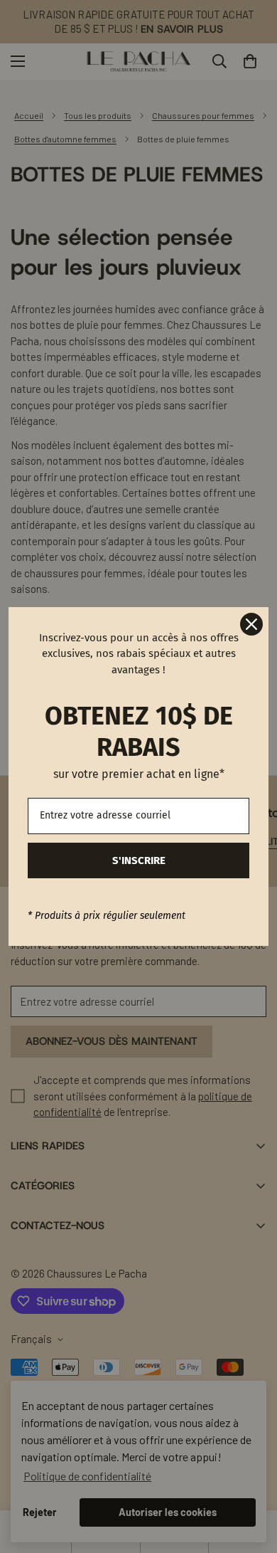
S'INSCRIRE (138, 860)
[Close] (251, 624)
